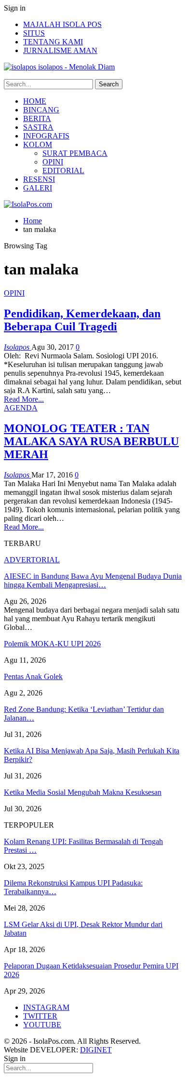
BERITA (37, 118)
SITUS (34, 33)
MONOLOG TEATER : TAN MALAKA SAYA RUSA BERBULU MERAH (91, 441)
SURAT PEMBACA (74, 153)
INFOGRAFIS (46, 136)
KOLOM (37, 144)
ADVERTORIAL (32, 560)
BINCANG (41, 110)
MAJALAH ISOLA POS (62, 24)
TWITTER (40, 1016)
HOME (34, 101)
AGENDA (21, 408)
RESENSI (39, 179)
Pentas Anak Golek (33, 676)
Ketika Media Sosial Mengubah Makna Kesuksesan (82, 792)
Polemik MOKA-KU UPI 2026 (52, 644)
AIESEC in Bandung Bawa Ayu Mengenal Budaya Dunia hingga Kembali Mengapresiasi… (93, 580)
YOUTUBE (42, 1025)
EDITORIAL (63, 170)
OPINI (52, 162)
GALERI (37, 188)
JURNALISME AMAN (60, 50)
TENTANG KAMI (53, 42)
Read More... (24, 399)
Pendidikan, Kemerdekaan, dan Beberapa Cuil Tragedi (82, 320)
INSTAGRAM (46, 1007)
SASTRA (38, 127)
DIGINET (96, 1050)
